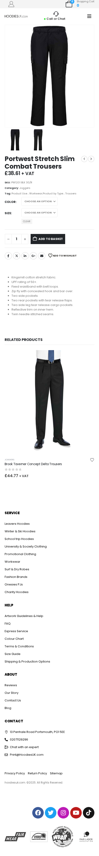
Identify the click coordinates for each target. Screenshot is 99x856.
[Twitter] (50, 813)
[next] (91, 159)
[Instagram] (63, 813)
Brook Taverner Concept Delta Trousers (33, 464)
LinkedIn (25, 255)
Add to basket (50, 239)
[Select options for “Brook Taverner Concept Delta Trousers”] (87, 358)
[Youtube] (76, 813)
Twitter (16, 255)
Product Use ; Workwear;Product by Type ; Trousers (44, 193)
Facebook (8, 255)
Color (10, 202)
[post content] (49, 402)
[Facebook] (38, 813)
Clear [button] (26, 221)
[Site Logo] (16, 16)
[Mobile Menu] (89, 16)
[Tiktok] (88, 813)
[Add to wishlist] (92, 459)
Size (8, 213)
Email (41, 255)
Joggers (25, 188)
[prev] (84, 159)
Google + (33, 255)
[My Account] (11, 4)
